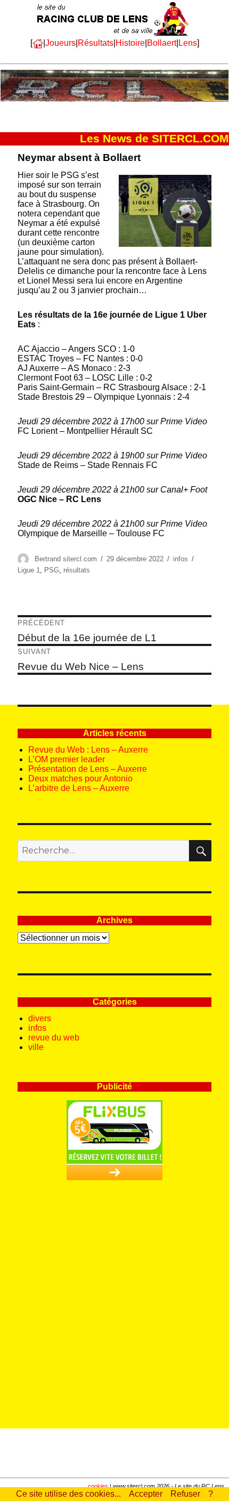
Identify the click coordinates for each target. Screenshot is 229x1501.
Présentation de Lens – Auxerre (87, 768)
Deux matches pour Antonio (80, 778)
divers (39, 1018)
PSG (51, 570)
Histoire (130, 42)
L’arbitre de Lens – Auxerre (78, 788)
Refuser (185, 1493)
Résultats (95, 42)
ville (36, 1047)
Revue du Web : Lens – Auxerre (88, 749)
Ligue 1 (29, 570)
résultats (76, 570)
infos (180, 559)
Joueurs (60, 42)
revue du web (53, 1037)
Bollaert (161, 42)
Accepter (145, 1493)
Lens (187, 42)
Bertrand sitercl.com (66, 559)
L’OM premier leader (66, 759)
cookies (98, 1486)
